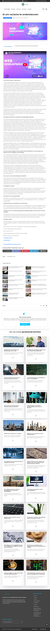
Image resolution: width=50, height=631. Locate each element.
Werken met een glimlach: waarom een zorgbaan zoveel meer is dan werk (40, 294)
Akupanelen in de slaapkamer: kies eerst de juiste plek (39, 271)
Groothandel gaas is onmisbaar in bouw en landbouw (36, 378)
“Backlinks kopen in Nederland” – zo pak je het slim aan (37, 609)
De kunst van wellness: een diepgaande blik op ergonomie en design (36, 546)
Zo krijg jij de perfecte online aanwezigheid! (35, 490)
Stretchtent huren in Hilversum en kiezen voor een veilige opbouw (38, 267)
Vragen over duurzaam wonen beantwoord (12, 518)
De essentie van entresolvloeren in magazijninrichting (13, 462)
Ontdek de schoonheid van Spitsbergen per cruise (14, 294)
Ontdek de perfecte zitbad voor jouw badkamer (16, 289)
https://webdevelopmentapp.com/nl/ (12, 244)
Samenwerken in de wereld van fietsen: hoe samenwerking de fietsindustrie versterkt (35, 462)
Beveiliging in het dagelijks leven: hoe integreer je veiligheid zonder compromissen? (13, 546)
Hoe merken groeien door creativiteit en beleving (39, 280)
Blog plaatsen (36, 606)
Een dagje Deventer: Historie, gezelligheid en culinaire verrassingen (12, 490)
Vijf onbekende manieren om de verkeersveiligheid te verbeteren (36, 573)
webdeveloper (6, 240)
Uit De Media (7, 9)
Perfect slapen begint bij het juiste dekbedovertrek (15, 280)
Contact (29, 9)
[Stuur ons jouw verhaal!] (25, 313)
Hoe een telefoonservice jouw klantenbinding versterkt (12, 378)
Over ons (18, 9)
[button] (43, 9)
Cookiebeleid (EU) (43, 629)
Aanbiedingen (7, 17)
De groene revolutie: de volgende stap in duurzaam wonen (36, 518)
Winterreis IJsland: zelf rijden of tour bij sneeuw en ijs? (16, 276)
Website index (34, 629)
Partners (13, 9)
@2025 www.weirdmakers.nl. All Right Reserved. (12, 629)
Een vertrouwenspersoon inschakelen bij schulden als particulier (16, 267)
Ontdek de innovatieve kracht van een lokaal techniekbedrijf (16, 298)
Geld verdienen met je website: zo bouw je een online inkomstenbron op (37, 614)
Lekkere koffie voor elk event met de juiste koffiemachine (13, 573)
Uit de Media (36, 602)
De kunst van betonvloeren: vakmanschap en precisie (11, 406)
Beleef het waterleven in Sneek (12, 433)
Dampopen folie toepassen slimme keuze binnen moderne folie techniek (39, 285)
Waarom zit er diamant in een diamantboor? (35, 434)
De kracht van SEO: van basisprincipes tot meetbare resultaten (16, 285)
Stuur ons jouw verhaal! (25, 317)
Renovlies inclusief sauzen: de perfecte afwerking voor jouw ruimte (39, 289)
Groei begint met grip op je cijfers (15, 271)
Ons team (24, 9)
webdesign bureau (7, 237)
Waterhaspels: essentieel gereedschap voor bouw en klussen (34, 406)
